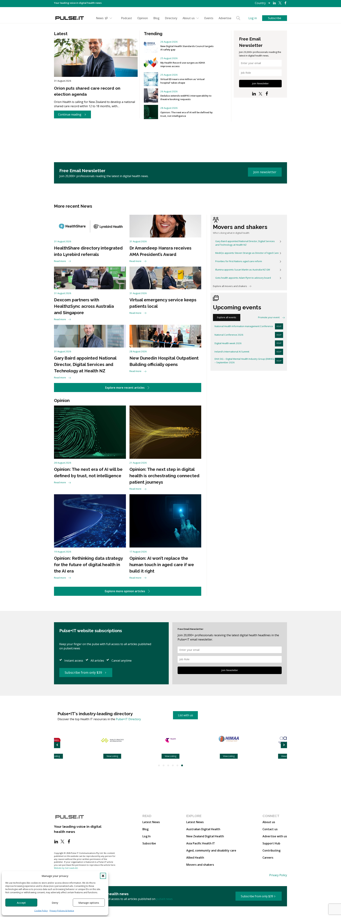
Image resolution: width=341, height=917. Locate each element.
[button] (103, 876)
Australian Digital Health (203, 829)
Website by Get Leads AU (66, 868)
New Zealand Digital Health (205, 836)
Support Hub (271, 843)
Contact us (270, 829)
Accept (21, 902)
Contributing (271, 850)
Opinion (142, 18)
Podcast (126, 18)
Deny (55, 902)
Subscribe (149, 843)
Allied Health (195, 857)
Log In (146, 836)
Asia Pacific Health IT (200, 843)
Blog (156, 18)
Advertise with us (274, 836)
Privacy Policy (278, 875)
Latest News (151, 822)
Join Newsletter (260, 83)
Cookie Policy (41, 910)
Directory (171, 18)
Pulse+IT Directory (128, 719)
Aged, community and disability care (211, 850)
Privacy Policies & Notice (62, 910)
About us (189, 18)
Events (208, 18)
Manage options (89, 902)
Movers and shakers (200, 865)
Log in (252, 18)
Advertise (225, 18)
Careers (267, 857)
